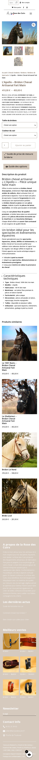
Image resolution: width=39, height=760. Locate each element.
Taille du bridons (9, 120)
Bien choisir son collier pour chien (16, 619)
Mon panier (17, 7)
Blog (34, 748)
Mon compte (26, 2)
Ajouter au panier (23, 145)
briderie (17, 73)
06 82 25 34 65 (11, 726)
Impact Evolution (16, 754)
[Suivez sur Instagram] (27, 7)
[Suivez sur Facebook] (23, 7)
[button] (34, 25)
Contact (19, 750)
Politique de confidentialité (12, 756)
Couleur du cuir (8, 130)
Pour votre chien (9, 748)
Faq (13, 750)
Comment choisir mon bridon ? (14, 613)
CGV (23, 756)
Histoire (7, 750)
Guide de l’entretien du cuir (13, 606)
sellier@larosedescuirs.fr (15, 731)
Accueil (4, 73)
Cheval (10, 73)
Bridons (23, 73)
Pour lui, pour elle (24, 748)
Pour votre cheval (25, 745)
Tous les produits (10, 745)
